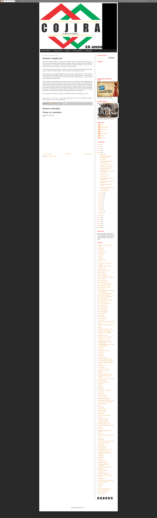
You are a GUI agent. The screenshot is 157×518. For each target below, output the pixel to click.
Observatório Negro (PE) (103, 422)
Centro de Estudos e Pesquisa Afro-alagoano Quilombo (105, 342)
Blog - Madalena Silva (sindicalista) (105, 300)
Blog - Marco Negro (102, 301)
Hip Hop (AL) (101, 388)
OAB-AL (100, 417)
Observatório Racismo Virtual (104, 423)
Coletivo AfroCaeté (102, 357)
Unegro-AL (101, 485)
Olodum (100, 427)
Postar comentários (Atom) (51, 156)
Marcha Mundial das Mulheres (104, 398)
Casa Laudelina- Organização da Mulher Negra (106, 322)
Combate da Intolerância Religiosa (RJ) (106, 362)
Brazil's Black (101, 315)
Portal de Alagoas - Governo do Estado (106, 441)
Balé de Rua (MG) (102, 268)
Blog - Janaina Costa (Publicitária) (105, 296)
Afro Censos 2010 (102, 251)
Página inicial (67, 153)
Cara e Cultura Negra (103, 318)
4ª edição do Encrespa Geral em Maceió (106, 184)
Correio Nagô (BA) (102, 365)
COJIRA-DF (101, 354)
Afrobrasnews (101, 254)
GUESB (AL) (101, 387)
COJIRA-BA (101, 352)
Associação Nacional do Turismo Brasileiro (105, 266)
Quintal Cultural (102, 460)
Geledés (100, 385)
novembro (102, 192)
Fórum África (101, 383)
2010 (100, 223)
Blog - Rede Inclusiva (103, 310)
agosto (101, 198)
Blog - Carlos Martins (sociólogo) (105, 283)
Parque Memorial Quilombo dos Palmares (105, 431)
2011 (100, 221)
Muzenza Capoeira (102, 412)
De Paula (102, 125)
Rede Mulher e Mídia (103, 462)
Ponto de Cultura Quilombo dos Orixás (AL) (106, 435)
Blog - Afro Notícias (103, 273)
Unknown (102, 135)
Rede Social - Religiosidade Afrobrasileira (104, 464)
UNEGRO (101, 483)
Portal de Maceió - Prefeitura (104, 442)
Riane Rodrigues (103, 133)
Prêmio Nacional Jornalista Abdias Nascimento (105, 453)
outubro (101, 194)
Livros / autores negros (103, 397)
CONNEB (101, 364)
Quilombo (100, 459)
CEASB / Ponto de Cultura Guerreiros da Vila (106, 325)
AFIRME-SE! (101, 248)
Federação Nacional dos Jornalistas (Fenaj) (105, 376)
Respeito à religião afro (104, 190)
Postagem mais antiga (88, 153)
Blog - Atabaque (102, 278)
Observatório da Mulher (103, 420)
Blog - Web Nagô (102, 313)
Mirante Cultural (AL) (103, 403)
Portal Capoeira (102, 439)
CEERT (100, 327)
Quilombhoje (101, 457)
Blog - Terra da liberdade (103, 311)
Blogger (84, 507)
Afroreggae (101, 258)
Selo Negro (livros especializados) (105, 475)
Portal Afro (101, 437)
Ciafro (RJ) (101, 349)
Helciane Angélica (103, 129)
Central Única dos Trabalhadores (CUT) (106, 330)
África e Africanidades (103, 492)
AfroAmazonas (102, 253)
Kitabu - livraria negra (103, 395)
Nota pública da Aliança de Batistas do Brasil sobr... (106, 181)
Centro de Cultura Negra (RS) (104, 339)
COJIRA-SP (101, 355)
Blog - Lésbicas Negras (103, 298)
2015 (100, 152)
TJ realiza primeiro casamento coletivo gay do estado (107, 171)
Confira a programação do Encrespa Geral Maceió (107, 178)
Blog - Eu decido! (102, 288)
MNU (100, 405)
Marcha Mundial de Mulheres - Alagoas (106, 400)
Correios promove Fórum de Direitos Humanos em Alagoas (107, 188)
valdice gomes (103, 137)
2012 (100, 219)
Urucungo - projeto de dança (104, 490)
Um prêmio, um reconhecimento (106, 166)
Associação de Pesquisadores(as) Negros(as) (105, 263)
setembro (102, 196)
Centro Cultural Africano (103, 335)
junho (101, 202)
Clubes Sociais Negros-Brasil (104, 350)
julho (101, 200)
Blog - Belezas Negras (103, 280)
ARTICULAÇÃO (77, 50)
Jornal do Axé (101, 392)
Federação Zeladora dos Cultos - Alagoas (106, 378)
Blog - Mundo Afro (102, 305)
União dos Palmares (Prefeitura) (105, 488)
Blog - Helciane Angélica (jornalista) (106, 293)
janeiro (101, 212)
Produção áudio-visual (103, 446)
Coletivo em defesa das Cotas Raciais (106, 360)
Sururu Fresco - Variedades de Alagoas (106, 480)
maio (101, 204)
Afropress (100, 256)
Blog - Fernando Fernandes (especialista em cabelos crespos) (106, 291)
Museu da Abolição (102, 410)
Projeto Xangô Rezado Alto (104, 451)
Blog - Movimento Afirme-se (104, 303)
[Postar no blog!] (64, 103)
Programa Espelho (102, 447)
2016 (100, 150)
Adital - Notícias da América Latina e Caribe (106, 245)
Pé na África (101, 455)
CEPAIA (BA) (101, 347)
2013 (100, 217)
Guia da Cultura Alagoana (105, 164)
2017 (100, 148)
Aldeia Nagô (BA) (102, 259)
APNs (100, 261)
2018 (100, 146)
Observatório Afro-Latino (104, 418)
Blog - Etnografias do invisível (104, 287)
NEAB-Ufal (101, 413)
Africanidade (101, 249)
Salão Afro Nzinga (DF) (103, 470)
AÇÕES (67, 50)
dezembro (102, 154)
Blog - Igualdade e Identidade (104, 295)
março (101, 208)
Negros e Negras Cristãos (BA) (105, 415)
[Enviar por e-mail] (63, 103)
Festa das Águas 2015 (104, 176)
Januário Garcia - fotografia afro (105, 390)
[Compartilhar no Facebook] (68, 103)
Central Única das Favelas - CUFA (105, 329)
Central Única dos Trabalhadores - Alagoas (105, 333)
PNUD (100, 433)
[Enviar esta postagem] (60, 103)
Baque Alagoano (102, 272)
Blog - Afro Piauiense (103, 275)
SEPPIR (100, 477)
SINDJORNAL (102, 478)
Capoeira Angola (102, 316)
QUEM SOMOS (45, 50)
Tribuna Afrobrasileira (103, 482)
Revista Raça (101, 468)
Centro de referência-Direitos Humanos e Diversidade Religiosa (106, 345)
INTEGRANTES (58, 50)
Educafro (100, 372)
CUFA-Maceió (101, 367)
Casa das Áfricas (102, 320)
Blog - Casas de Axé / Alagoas (104, 285)
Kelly (101, 131)
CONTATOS (88, 50)
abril (101, 206)
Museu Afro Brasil (102, 408)
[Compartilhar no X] (66, 103)
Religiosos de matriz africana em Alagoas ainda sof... (106, 168)
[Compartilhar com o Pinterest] (69, 103)
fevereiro (102, 210)
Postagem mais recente (47, 153)
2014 (100, 215)
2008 (100, 227)
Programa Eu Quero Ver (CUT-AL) (105, 449)
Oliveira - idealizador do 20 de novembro (106, 425)
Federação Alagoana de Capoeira (105, 374)
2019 (100, 144)
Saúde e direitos (103, 159)
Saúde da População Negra (104, 473)
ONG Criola (101, 428)
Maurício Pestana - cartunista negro (105, 402)
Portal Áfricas (101, 444)
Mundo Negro (101, 407)
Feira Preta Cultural (102, 380)
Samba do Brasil (102, 472)
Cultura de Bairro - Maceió (104, 369)
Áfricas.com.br (101, 493)
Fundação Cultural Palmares (104, 381)
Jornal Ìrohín (101, 393)
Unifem (100, 487)
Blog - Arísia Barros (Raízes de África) (106, 277)
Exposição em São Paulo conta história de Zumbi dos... (106, 156)
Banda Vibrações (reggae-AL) (104, 270)
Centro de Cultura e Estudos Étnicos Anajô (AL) (106, 337)
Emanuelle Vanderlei (104, 127)
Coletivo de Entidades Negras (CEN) (106, 359)
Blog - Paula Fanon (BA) (103, 308)
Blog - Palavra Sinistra (103, 306)
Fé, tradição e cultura (104, 174)
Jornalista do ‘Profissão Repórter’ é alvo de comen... (106, 161)
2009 (100, 225)
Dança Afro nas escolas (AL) (104, 370)
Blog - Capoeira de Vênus (104, 282)
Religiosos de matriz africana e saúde (106, 467)
